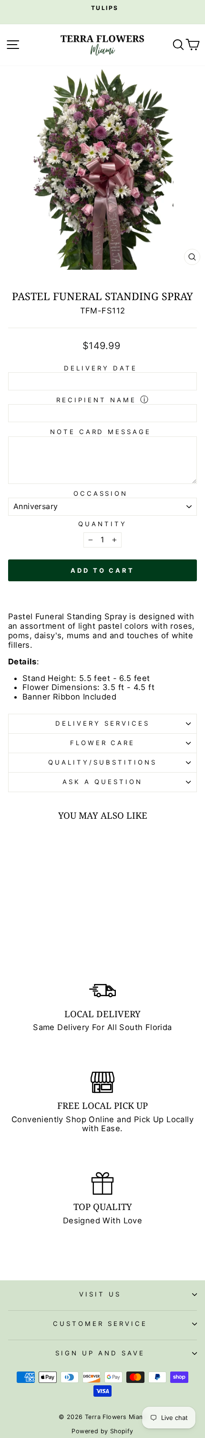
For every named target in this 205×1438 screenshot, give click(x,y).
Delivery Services (102, 723)
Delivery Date (100, 368)
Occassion (100, 493)
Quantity (102, 524)
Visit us (100, 1294)
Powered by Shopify (102, 1431)
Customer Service (100, 1323)
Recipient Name (96, 400)
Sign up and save (100, 1353)
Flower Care (102, 743)
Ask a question (102, 781)
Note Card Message (101, 431)
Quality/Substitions (102, 762)
